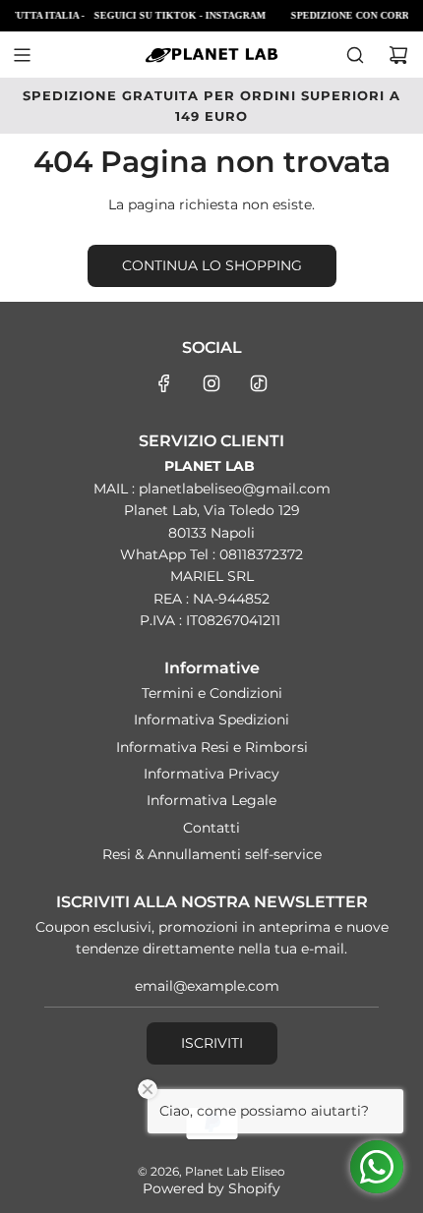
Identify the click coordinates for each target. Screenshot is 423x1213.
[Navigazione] (21, 55)
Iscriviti (212, 1043)
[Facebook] (164, 383)
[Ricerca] (355, 55)
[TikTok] (258, 383)
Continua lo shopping (212, 265)
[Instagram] (211, 383)
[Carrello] (398, 55)
